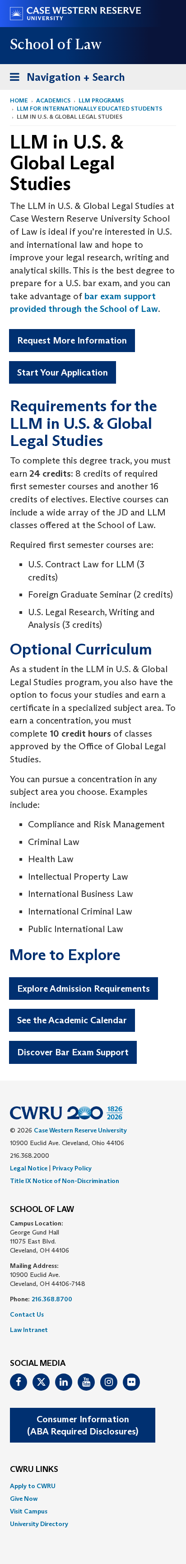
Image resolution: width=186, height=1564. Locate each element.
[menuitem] (93, 1486)
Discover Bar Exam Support (73, 1052)
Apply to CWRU (33, 1486)
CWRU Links (34, 1469)
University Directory (39, 1524)
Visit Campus (28, 1511)
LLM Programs (101, 100)
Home (19, 100)
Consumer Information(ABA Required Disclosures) (82, 1425)
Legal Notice (28, 1168)
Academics (53, 100)
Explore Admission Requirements (83, 988)
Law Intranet (29, 1330)
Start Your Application (62, 372)
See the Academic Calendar (72, 1020)
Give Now (23, 1498)
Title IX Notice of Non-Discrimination (64, 1181)
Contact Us (27, 1314)
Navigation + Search (64, 80)
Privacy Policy (72, 1168)
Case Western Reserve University (80, 1130)
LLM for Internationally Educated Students (89, 108)
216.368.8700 (52, 1299)
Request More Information (72, 340)
